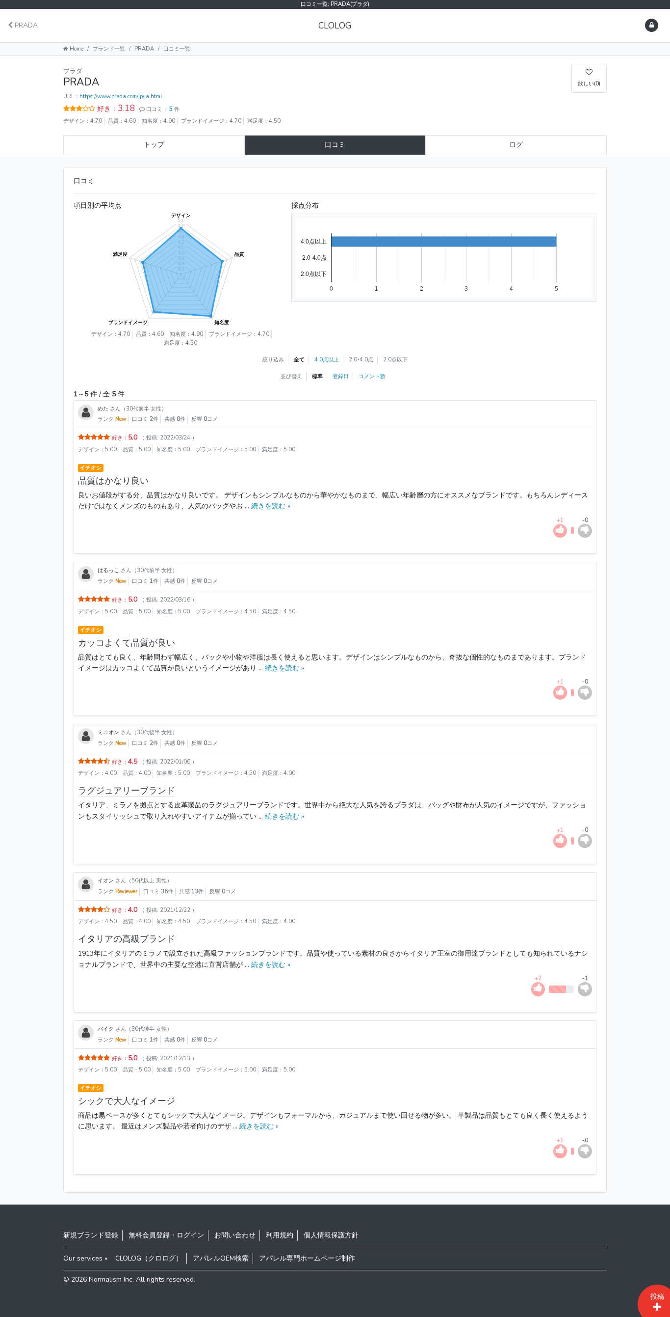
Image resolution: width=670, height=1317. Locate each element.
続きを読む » (269, 506)
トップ (154, 144)
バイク (106, 1029)
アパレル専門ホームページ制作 (307, 1258)
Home (75, 49)
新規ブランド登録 (90, 1235)
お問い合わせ (235, 1235)
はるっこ (109, 570)
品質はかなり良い (113, 481)
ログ (516, 144)
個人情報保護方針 (331, 1235)
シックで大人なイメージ (126, 1101)
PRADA (25, 25)
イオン (106, 880)
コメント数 (372, 376)
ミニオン (109, 732)
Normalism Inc (110, 1279)
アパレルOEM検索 (221, 1258)
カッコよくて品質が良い (126, 643)
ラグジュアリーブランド (126, 790)
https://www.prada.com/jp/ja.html (120, 96)
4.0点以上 (326, 359)
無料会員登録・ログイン (166, 1235)
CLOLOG (335, 25)
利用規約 (279, 1235)
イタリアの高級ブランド (126, 939)
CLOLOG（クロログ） (148, 1258)
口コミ (335, 144)
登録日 (341, 376)
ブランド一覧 (109, 49)
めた (104, 408)
